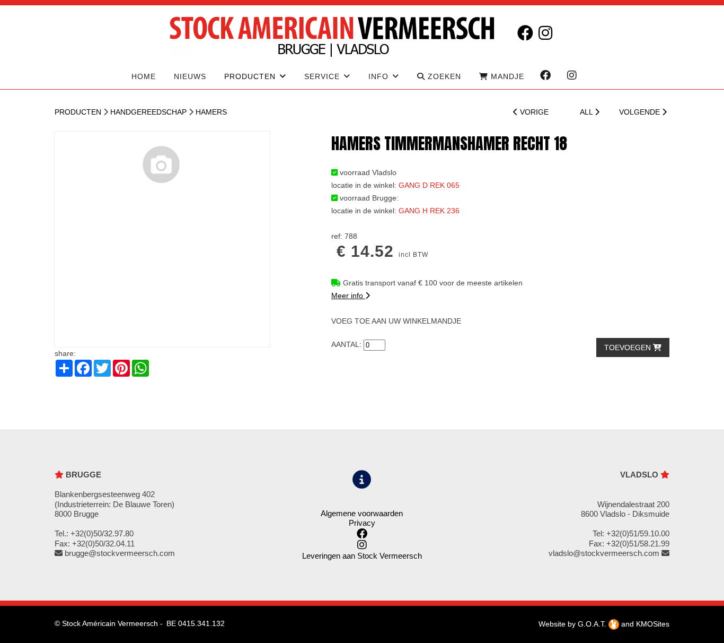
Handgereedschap (148, 112)
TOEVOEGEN (628, 347)
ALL (587, 112)
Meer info (348, 295)
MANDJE (506, 76)
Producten (78, 112)
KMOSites (652, 624)
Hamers (211, 112)
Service (322, 76)
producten (250, 76)
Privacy (362, 522)
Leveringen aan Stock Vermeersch (362, 555)
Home (143, 76)
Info (378, 76)
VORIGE (533, 112)
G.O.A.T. (593, 624)
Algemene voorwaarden (362, 513)
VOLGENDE (640, 112)
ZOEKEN (443, 76)
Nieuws (190, 76)
